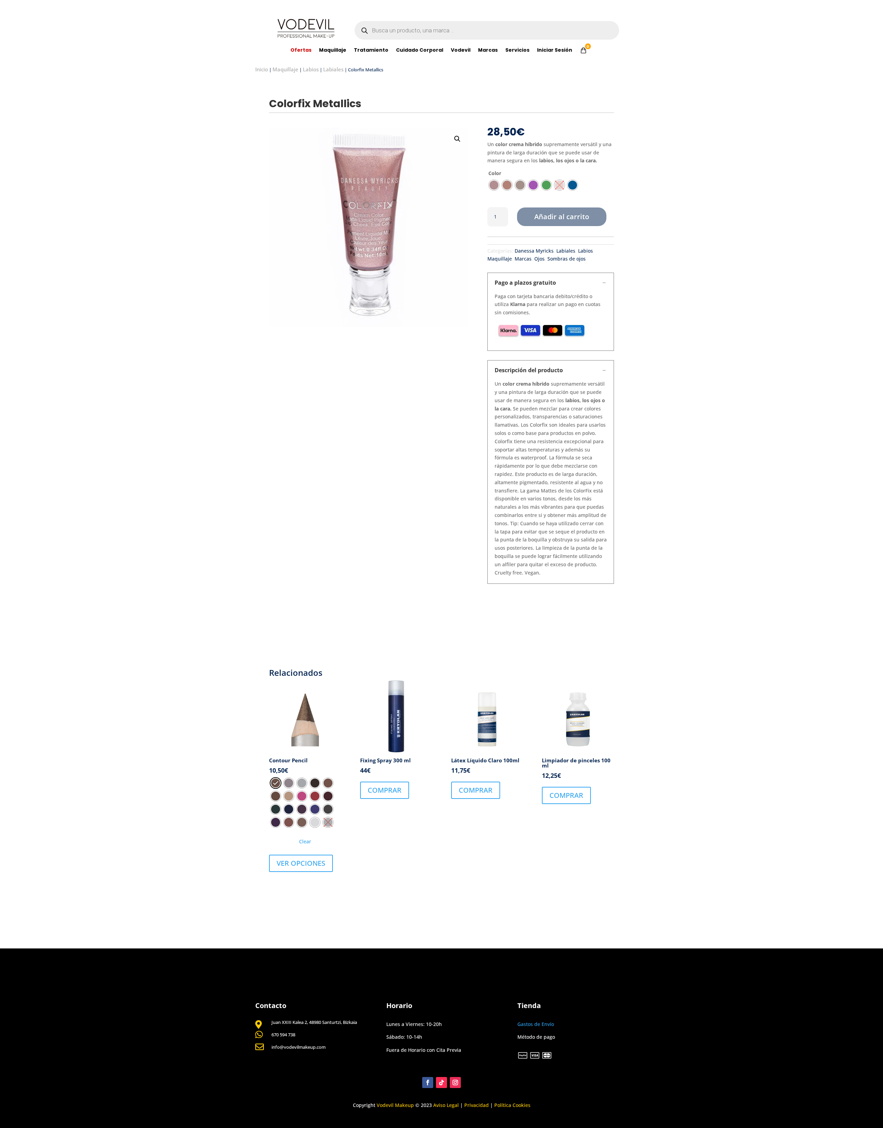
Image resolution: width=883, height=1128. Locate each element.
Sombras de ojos (566, 258)
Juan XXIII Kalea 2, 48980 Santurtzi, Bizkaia (314, 1022)
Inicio (261, 69)
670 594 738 (283, 1035)
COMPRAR (384, 790)
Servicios (517, 50)
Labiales (333, 69)
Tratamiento (371, 50)
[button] (457, 139)
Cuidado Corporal (419, 50)
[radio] (494, 185)
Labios (311, 69)
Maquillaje (332, 50)
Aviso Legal (446, 1105)
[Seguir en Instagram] (455, 1082)
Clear (305, 841)
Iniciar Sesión (554, 50)
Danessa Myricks (534, 250)
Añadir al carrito (561, 216)
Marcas (488, 50)
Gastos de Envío (535, 1024)
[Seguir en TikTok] (441, 1082)
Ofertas (300, 50)
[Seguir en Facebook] (427, 1082)
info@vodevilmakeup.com (298, 1047)
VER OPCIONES (301, 863)
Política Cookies (512, 1105)
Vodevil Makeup (395, 1105)
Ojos (539, 258)
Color (494, 173)
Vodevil (460, 50)
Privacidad (476, 1105)
